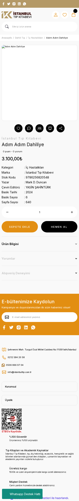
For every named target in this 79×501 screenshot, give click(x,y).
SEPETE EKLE (19, 226)
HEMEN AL (59, 226)
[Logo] (16, 14)
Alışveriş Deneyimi (16, 273)
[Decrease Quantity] (7, 212)
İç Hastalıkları (35, 167)
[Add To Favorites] (18, 128)
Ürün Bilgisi (10, 244)
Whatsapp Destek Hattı (25, 494)
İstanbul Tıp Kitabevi (39, 172)
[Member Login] (55, 14)
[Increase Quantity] (71, 212)
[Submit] (7, 317)
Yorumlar (8, 258)
